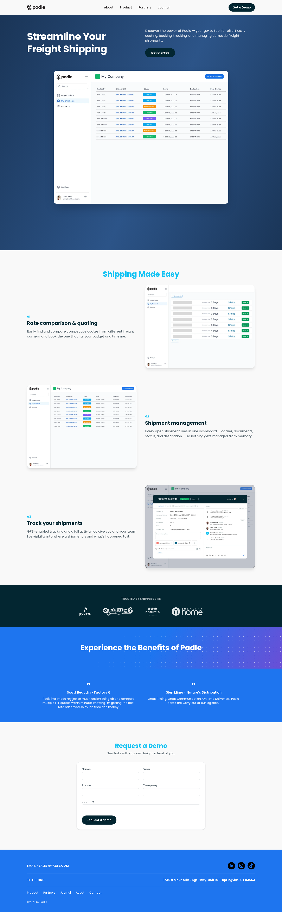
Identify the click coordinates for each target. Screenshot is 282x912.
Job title (88, 801)
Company (150, 785)
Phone (86, 785)
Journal (163, 7)
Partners (145, 7)
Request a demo (99, 820)
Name (86, 769)
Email (146, 769)
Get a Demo (242, 7)
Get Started (160, 53)
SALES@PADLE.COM (54, 866)
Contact (95, 893)
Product (126, 7)
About (108, 7)
